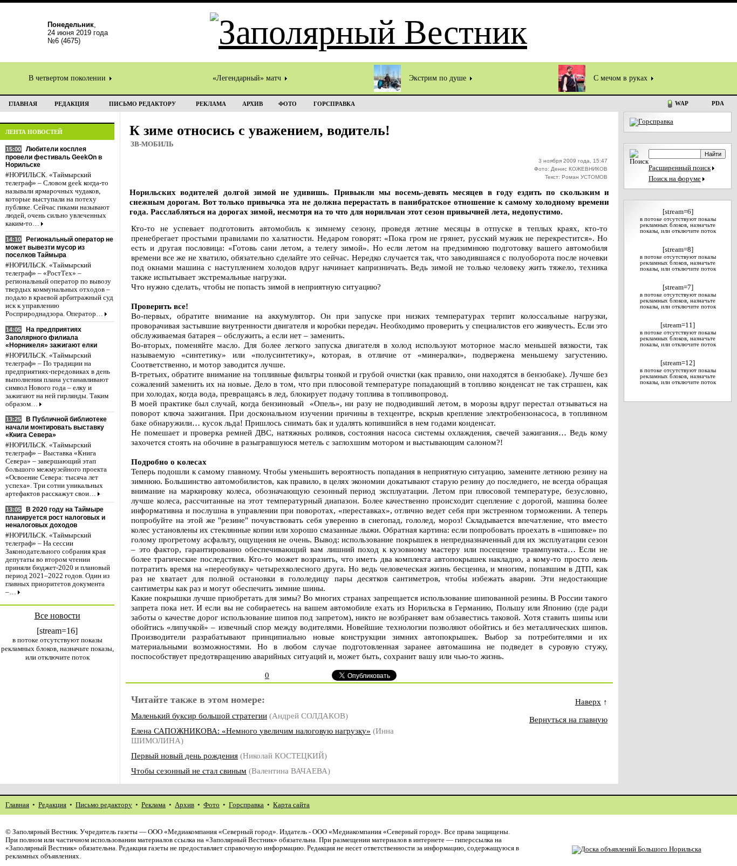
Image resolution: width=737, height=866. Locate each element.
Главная (17, 805)
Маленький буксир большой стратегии (199, 715)
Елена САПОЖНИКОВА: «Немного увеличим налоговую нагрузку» (251, 730)
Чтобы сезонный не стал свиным (189, 770)
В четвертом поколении (68, 78)
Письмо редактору (104, 805)
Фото (211, 805)
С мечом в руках (621, 78)
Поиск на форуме (675, 179)
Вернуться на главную (568, 719)
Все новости (57, 615)
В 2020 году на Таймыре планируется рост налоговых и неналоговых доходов (55, 517)
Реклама (153, 805)
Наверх (588, 701)
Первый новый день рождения (184, 755)
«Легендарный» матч (248, 78)
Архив (184, 805)
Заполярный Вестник (44, 832)
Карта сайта (291, 805)
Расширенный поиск (680, 168)
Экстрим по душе (438, 78)
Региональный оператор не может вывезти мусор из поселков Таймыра (59, 247)
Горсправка (246, 805)
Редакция (52, 805)
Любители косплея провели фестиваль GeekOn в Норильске (53, 157)
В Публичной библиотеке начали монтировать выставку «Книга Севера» (56, 427)
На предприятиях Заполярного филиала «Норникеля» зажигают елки (51, 337)
